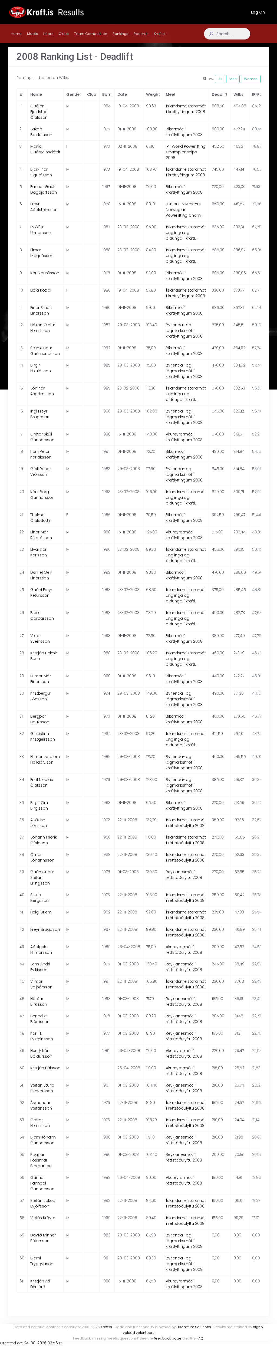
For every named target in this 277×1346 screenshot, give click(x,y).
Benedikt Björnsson (40, 1018)
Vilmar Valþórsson (41, 984)
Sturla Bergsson (39, 897)
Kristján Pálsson (45, 1068)
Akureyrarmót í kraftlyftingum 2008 (184, 437)
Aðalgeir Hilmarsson (41, 949)
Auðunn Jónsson (38, 822)
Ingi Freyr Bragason (40, 414)
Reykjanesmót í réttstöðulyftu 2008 (184, 874)
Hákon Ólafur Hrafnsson (42, 327)
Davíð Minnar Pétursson (43, 1237)
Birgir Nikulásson (40, 368)
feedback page (168, 1338)
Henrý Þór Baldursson (41, 1053)
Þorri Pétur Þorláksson (40, 454)
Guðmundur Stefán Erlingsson (42, 877)
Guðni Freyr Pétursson (41, 592)
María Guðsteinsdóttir (45, 149)
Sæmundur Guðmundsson (45, 350)
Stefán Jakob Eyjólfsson (42, 1203)
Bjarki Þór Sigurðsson (41, 172)
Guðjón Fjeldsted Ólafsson (39, 111)
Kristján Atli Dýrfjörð (40, 1283)
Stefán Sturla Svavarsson (42, 1088)
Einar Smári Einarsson (41, 310)
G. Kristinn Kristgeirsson (42, 736)
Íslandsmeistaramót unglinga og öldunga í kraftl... (186, 232)
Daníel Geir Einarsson (41, 575)
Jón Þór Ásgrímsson (42, 391)
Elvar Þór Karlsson (38, 552)
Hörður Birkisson (38, 1001)
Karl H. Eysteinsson (41, 1036)
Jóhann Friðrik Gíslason (43, 840)
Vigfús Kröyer (42, 1217)
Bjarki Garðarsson (42, 615)
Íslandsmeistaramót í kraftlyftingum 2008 (186, 108)
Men (233, 79)
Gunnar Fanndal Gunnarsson (42, 1183)
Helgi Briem (41, 912)
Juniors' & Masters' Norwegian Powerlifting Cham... (184, 209)
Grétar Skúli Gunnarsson (42, 437)
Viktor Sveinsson (40, 638)
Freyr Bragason (45, 929)
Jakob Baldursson (41, 131)
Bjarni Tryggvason (41, 1260)
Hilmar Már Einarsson (40, 678)
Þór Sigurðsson (44, 273)
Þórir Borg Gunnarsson (42, 494)
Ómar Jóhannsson (42, 857)
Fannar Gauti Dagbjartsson (43, 189)
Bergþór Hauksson (39, 719)
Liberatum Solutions (194, 1327)
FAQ (200, 1338)
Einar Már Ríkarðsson (41, 534)
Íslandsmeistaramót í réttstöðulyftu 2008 (186, 822)
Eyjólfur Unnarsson (40, 229)
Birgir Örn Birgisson (39, 805)
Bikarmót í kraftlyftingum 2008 (184, 131)
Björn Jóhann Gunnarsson (43, 1140)
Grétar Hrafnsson (40, 1122)
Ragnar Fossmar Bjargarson (41, 1160)
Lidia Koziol (40, 290)
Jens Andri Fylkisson (40, 966)
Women (251, 79)
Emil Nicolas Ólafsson (41, 782)
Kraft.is (106, 1327)
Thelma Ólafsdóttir (40, 517)
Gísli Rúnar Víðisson (40, 471)
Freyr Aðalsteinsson (44, 206)
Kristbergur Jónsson (40, 696)
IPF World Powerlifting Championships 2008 (186, 152)
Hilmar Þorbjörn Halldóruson (45, 759)
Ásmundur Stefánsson (41, 1105)
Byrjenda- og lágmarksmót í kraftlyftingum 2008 (184, 330)
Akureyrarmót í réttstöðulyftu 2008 (184, 949)
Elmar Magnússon (41, 252)
